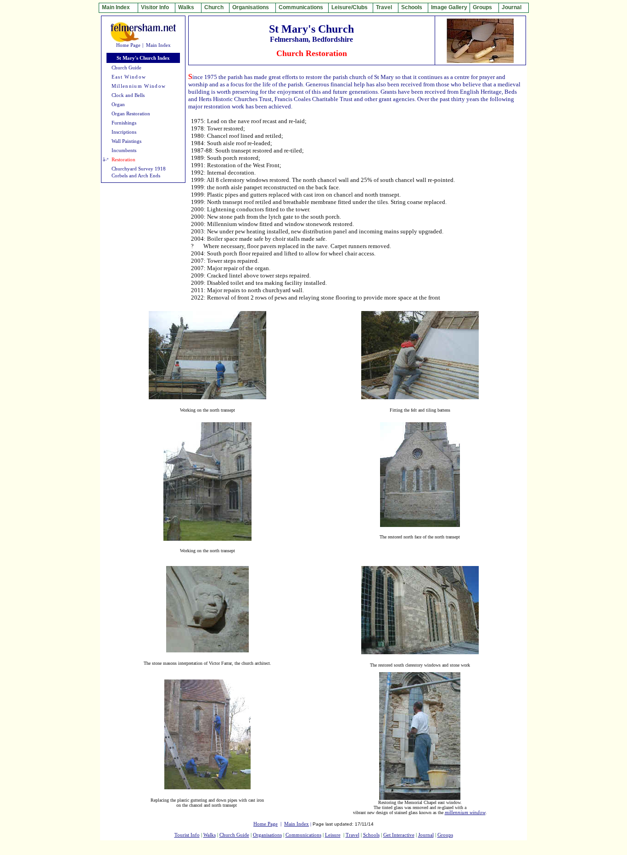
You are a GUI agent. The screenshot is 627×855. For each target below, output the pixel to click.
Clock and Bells (128, 95)
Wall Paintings (126, 141)
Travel (352, 835)
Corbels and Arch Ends (136, 175)
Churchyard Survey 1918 (139, 168)
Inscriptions (124, 132)
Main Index (158, 45)
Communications (303, 835)
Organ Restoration (131, 113)
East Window (129, 76)
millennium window (465, 812)
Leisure (333, 835)
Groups (445, 835)
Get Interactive (398, 835)
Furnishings (124, 122)
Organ (118, 104)
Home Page (128, 45)
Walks (209, 835)
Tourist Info (187, 835)
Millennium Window (139, 86)
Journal (426, 835)
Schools (371, 835)
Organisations (267, 835)
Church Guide (126, 67)
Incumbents (124, 150)
